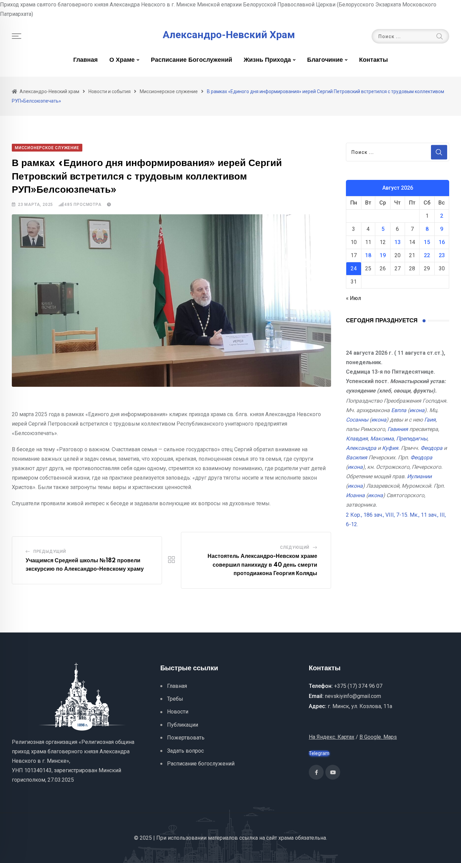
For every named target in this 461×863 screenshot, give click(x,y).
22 (427, 255)
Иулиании (419, 476)
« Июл (353, 298)
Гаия (430, 419)
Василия (356, 457)
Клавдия (357, 438)
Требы (175, 699)
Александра (361, 448)
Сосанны (357, 419)
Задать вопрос (185, 751)
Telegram (319, 753)
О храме (122, 60)
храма (286, 838)
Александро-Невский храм (229, 34)
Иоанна (355, 495)
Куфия (390, 448)
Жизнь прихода (267, 60)
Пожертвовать (186, 737)
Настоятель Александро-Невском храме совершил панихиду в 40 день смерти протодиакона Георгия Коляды (262, 564)
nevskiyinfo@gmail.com (353, 696)
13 (398, 242)
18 (368, 255)
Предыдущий (49, 551)
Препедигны (411, 438)
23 (442, 255)
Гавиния (397, 429)
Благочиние (325, 60)
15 (427, 242)
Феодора (431, 448)
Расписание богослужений (191, 60)
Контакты (373, 60)
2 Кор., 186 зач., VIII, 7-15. (377, 515)
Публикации (182, 725)
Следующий (294, 547)
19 (383, 255)
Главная (85, 60)
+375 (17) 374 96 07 (358, 686)
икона (417, 410)
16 (442, 242)
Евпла (398, 410)
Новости (177, 711)
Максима (382, 438)
